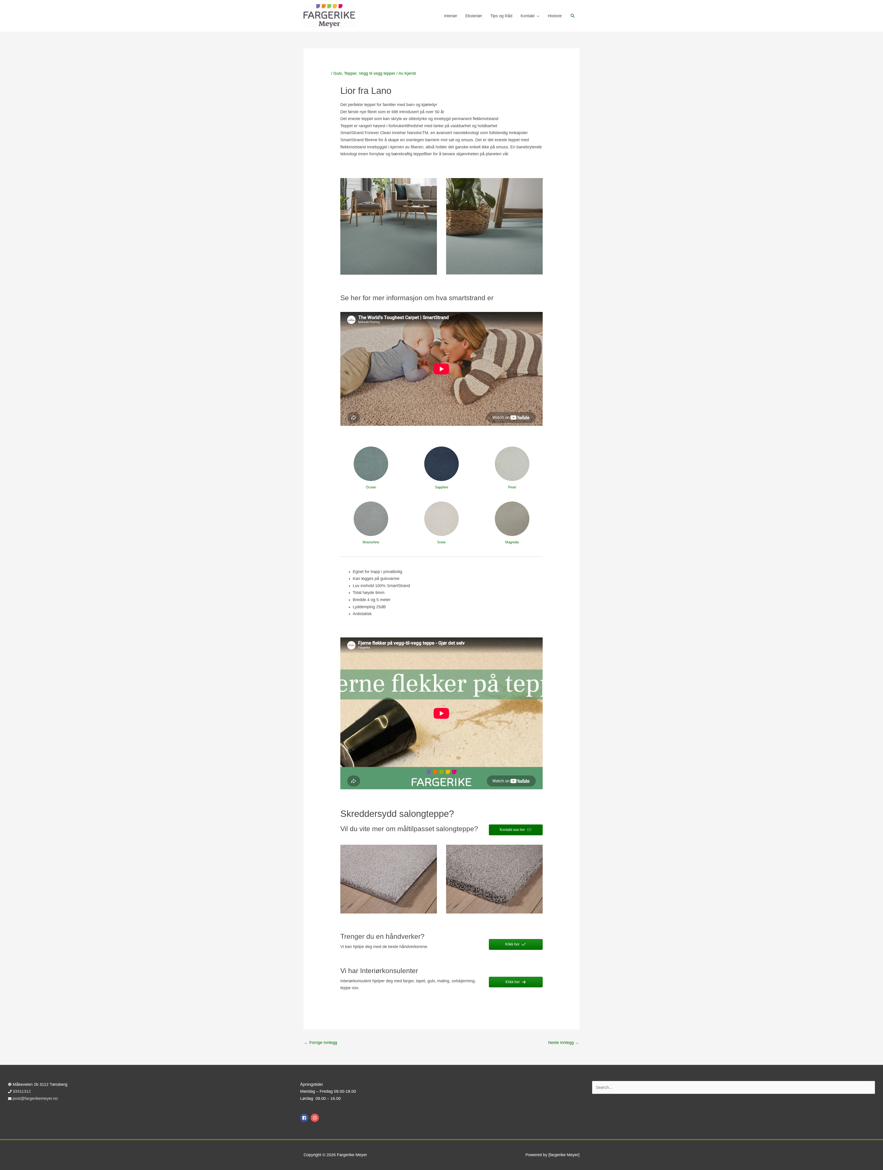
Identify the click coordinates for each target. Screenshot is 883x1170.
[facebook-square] (305, 1118)
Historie (555, 16)
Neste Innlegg (563, 1042)
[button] (572, 15)
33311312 (22, 1091)
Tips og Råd (501, 16)
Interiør (450, 16)
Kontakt (528, 16)
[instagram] (315, 1118)
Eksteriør (473, 16)
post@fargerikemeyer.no (35, 1098)
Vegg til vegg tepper (377, 73)
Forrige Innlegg (320, 1042)
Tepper (350, 73)
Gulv (337, 73)
